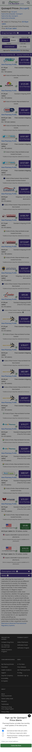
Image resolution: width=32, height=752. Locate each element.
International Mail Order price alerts (17, 731)
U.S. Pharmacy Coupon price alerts (17, 733)
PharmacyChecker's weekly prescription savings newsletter (18, 736)
